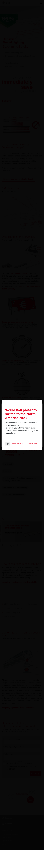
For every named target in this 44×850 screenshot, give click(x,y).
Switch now (32, 443)
